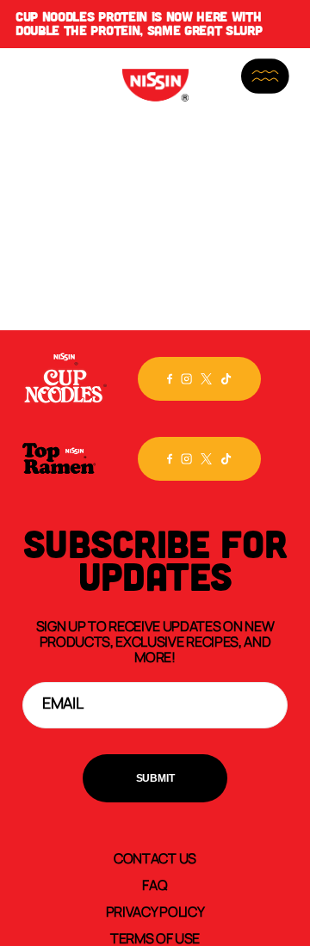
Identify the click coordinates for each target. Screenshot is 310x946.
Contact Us (155, 857)
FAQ (154, 884)
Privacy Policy (155, 910)
